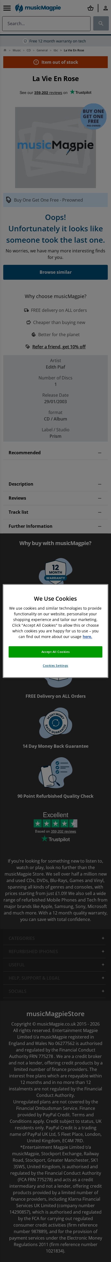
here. (87, 636)
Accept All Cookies (55, 652)
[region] (55, 631)
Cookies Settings (55, 666)
